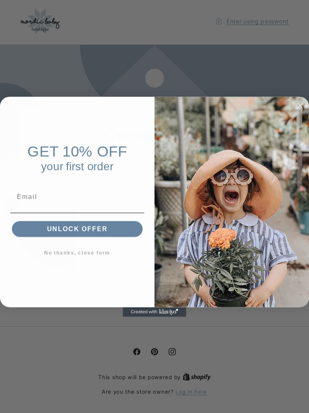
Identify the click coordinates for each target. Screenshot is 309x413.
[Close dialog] (300, 105)
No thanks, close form (77, 252)
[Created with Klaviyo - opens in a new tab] (154, 312)
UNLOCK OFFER (77, 228)
